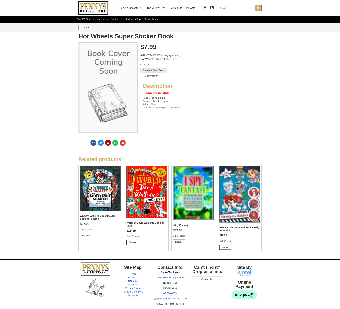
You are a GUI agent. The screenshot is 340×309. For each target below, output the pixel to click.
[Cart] (205, 7)
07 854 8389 (170, 293)
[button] (85, 27)
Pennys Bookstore (130, 8)
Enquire (86, 235)
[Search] (258, 8)
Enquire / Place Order (154, 70)
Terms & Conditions (132, 291)
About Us (176, 8)
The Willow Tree (156, 8)
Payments (133, 295)
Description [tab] (151, 75)
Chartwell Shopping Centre (170, 277)
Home (95, 19)
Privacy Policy (132, 288)
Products (133, 277)
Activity (116, 19)
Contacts (190, 8)
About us (133, 284)
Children (105, 19)
